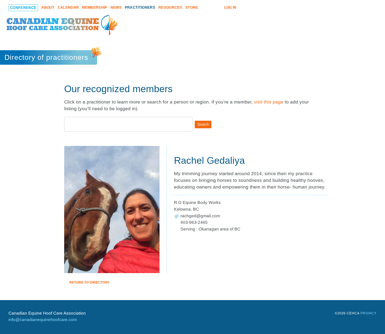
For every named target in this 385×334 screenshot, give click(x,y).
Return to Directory (88, 282)
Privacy (368, 313)
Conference (23, 8)
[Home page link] (62, 25)
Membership (94, 7)
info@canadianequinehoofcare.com (42, 319)
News (116, 7)
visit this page (268, 102)
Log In (230, 7)
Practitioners (140, 7)
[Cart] (211, 7)
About (48, 7)
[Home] (203, 7)
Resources (170, 7)
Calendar (68, 7)
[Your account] (219, 7)
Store (191, 7)
